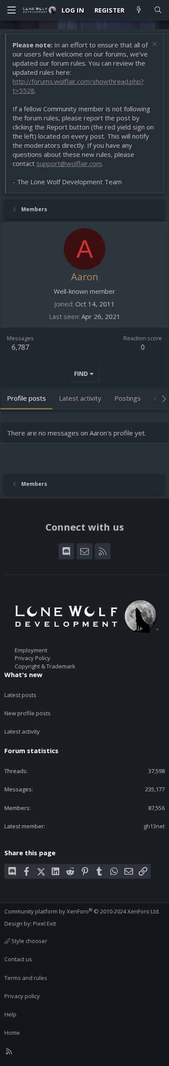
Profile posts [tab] (26, 398)
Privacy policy (22, 996)
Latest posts (20, 695)
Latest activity (22, 731)
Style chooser (28, 941)
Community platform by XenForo (82, 911)
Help (10, 1014)
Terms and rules (25, 978)
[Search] (158, 10)
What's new (23, 674)
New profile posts (27, 713)
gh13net (154, 826)
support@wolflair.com (69, 163)
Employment (31, 650)
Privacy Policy (32, 658)
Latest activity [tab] (80, 398)
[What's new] (139, 10)
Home (12, 1032)
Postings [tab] (127, 398)
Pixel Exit (44, 923)
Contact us (18, 959)
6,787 (20, 347)
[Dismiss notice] (153, 45)
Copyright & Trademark (45, 666)
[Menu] (11, 10)
